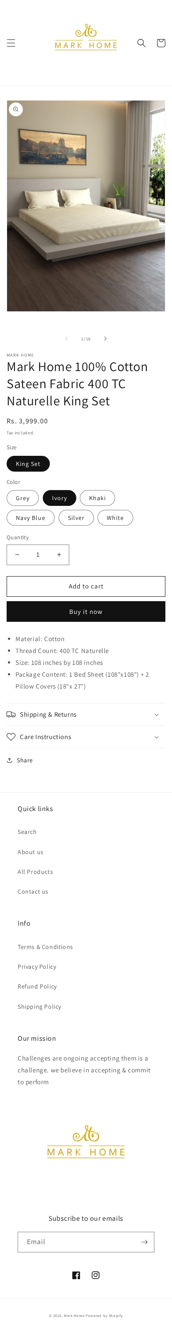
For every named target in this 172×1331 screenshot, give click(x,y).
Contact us (33, 891)
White (115, 518)
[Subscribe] (144, 1242)
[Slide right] (105, 338)
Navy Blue (30, 518)
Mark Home (74, 1315)
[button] (11, 43)
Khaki (97, 498)
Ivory (59, 498)
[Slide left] (66, 338)
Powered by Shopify (104, 1315)
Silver (76, 518)
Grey (23, 498)
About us (31, 852)
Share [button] (25, 760)
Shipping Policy (39, 1006)
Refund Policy (37, 986)
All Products (35, 872)
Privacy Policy (37, 966)
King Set (28, 464)
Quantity (18, 537)
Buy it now (86, 611)
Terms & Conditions (45, 947)
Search (27, 832)
